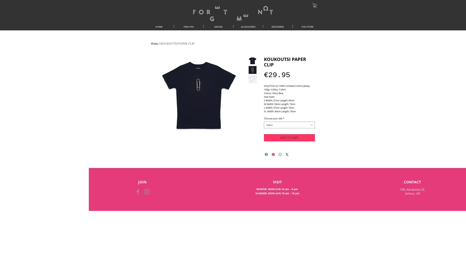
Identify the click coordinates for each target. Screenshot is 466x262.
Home (154, 43)
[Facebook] (137, 191)
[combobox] (289, 125)
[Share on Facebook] (266, 154)
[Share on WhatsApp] (280, 154)
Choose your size (274, 118)
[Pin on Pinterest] (273, 154)
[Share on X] (287, 154)
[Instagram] (146, 191)
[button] (315, 5)
